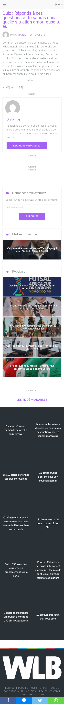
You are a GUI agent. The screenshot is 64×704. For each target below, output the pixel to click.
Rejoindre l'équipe (16, 688)
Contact (54, 691)
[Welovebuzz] (15, 4)
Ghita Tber (21, 34)
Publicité (35, 688)
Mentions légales (36, 691)
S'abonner (32, 216)
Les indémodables (32, 399)
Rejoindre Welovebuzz (27, 145)
